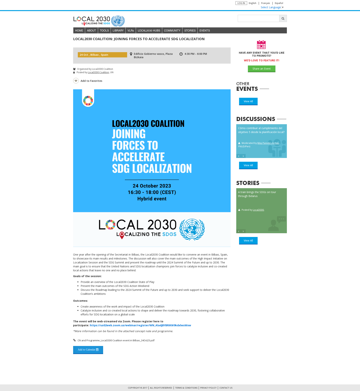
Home (79, 30)
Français (265, 3)
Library (118, 30)
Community (172, 30)
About (91, 30)
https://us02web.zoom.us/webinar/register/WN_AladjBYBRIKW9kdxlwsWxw (140, 325)
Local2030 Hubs (149, 30)
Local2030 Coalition (98, 72)
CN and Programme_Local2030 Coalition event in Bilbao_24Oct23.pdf (116, 340)
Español (279, 3)
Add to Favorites (91, 81)
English (252, 3)
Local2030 (258, 209)
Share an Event (262, 68)
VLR (131, 30)
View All (248, 101)
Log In (241, 3)
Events (205, 30)
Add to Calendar (87, 349)
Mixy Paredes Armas (268, 143)
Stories (190, 30)
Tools (104, 30)
